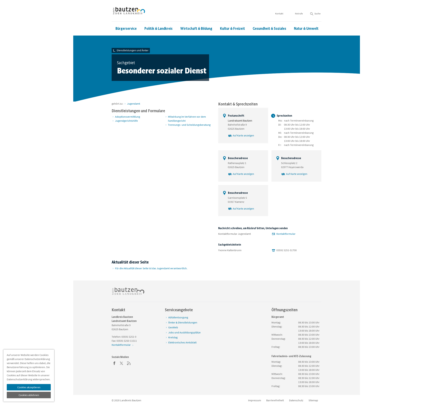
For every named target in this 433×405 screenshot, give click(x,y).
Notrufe (299, 13)
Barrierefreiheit (275, 400)
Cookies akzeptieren (28, 387)
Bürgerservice (126, 28)
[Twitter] (121, 363)
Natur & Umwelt (306, 28)
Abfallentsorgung (178, 317)
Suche (317, 13)
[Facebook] (114, 363)
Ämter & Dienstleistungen (182, 322)
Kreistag (173, 337)
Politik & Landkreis (158, 28)
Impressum (254, 400)
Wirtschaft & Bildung (196, 28)
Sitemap (313, 400)
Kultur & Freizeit (232, 28)
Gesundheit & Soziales (269, 28)
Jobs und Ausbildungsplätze (184, 332)
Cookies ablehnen (29, 395)
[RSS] (129, 363)
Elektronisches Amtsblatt (182, 342)
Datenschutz (296, 400)
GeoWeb (173, 327)
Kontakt (279, 13)
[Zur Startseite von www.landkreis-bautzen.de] (129, 10)
